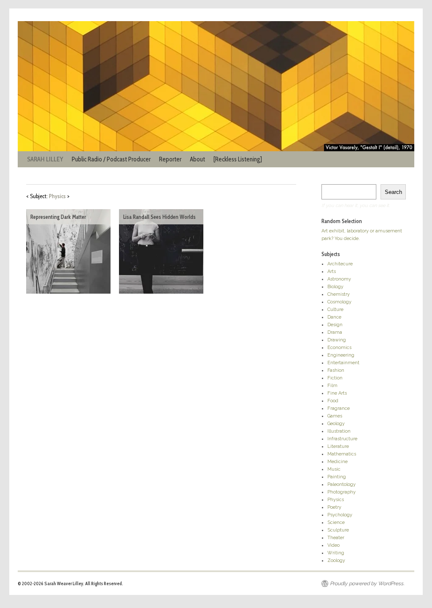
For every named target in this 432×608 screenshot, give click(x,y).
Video (333, 545)
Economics (339, 347)
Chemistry (338, 294)
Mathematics (341, 454)
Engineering (340, 355)
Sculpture (338, 530)
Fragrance (338, 408)
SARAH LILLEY (45, 159)
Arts (331, 271)
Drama (334, 332)
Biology (335, 286)
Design (335, 324)
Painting (336, 477)
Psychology (339, 515)
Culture (335, 309)
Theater (335, 537)
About (197, 159)
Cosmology (339, 302)
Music (333, 469)
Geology (336, 423)
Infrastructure (342, 439)
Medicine (337, 461)
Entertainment (343, 362)
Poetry (334, 507)
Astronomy (339, 279)
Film (332, 385)
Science (336, 522)
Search (393, 192)
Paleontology (341, 484)
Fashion (335, 370)
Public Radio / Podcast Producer (111, 159)
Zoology (336, 560)
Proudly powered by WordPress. (367, 583)
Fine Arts (337, 393)
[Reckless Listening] (237, 159)
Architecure (340, 264)
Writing (335, 553)
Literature (338, 446)
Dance (334, 317)
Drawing (336, 340)
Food (332, 401)
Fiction (335, 378)
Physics (335, 499)
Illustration (339, 431)
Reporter (170, 159)
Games (334, 416)
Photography (341, 492)
